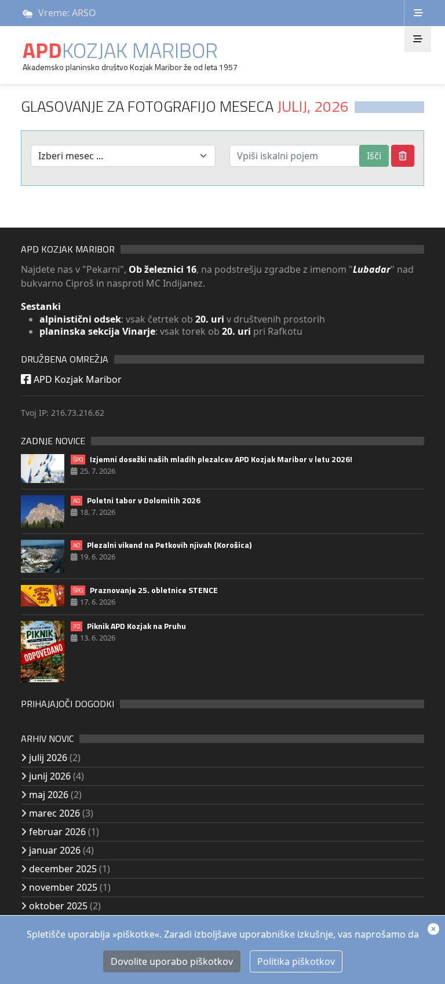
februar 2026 (57, 831)
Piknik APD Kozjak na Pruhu (129, 626)
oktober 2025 (58, 905)
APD (120, 50)
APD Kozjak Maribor (76, 379)
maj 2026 (48, 794)
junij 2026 (50, 776)
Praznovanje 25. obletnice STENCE (145, 590)
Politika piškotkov (296, 961)
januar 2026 (55, 850)
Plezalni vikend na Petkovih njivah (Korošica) (162, 545)
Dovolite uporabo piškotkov (172, 961)
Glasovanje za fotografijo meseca (185, 106)
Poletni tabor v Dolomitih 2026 (136, 500)
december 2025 (63, 868)
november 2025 (63, 887)
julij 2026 (48, 757)
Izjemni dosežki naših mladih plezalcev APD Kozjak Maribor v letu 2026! (212, 459)
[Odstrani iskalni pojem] (402, 156)
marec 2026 (54, 813)
